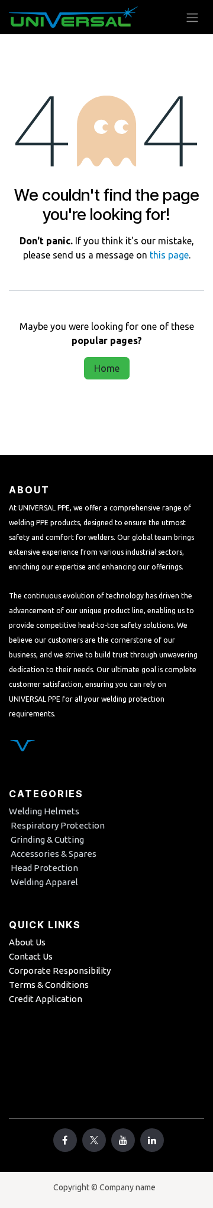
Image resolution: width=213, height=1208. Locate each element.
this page (169, 255)
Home (107, 368)
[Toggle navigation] (192, 17)
